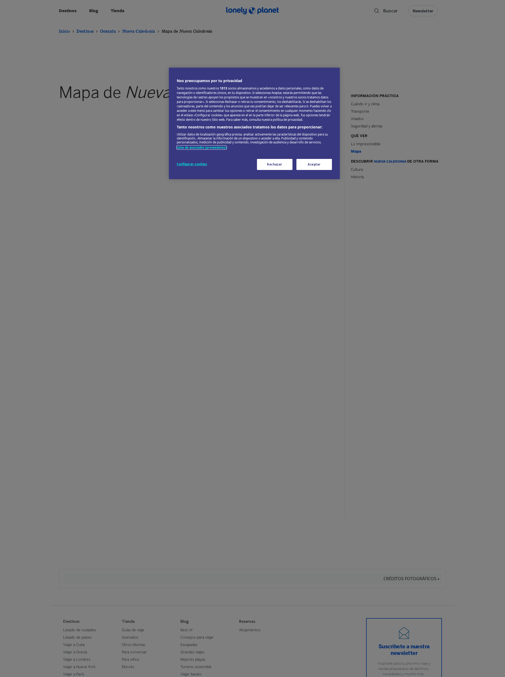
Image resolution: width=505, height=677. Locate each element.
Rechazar (274, 164)
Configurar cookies (192, 164)
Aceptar (314, 164)
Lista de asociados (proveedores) (201, 147)
